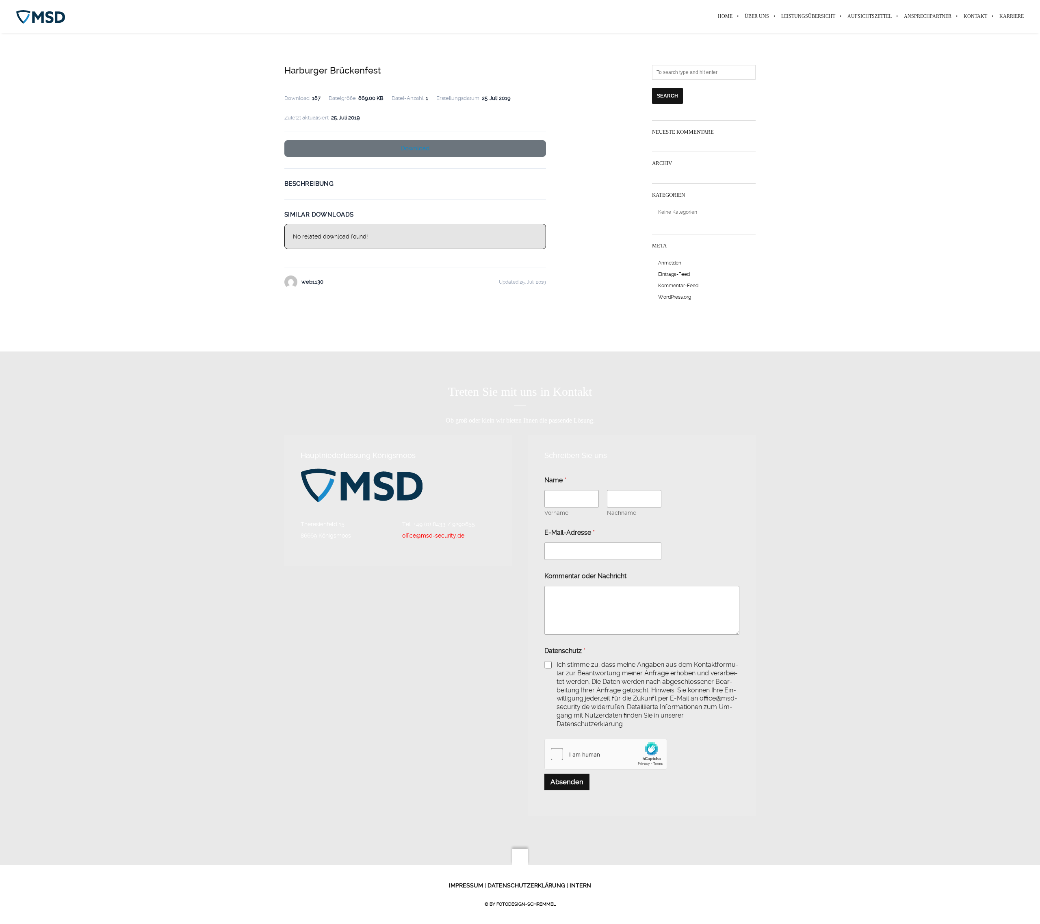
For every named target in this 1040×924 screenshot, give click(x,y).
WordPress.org (674, 297)
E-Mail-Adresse (569, 532)
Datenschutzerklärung (525, 885)
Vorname (556, 513)
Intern (579, 885)
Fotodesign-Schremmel (526, 904)
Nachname (621, 513)
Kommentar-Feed (678, 285)
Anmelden (669, 263)
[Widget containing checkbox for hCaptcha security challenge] (605, 754)
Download (415, 148)
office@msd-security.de (433, 535)
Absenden (566, 782)
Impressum (466, 885)
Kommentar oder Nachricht (585, 576)
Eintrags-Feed (674, 274)
